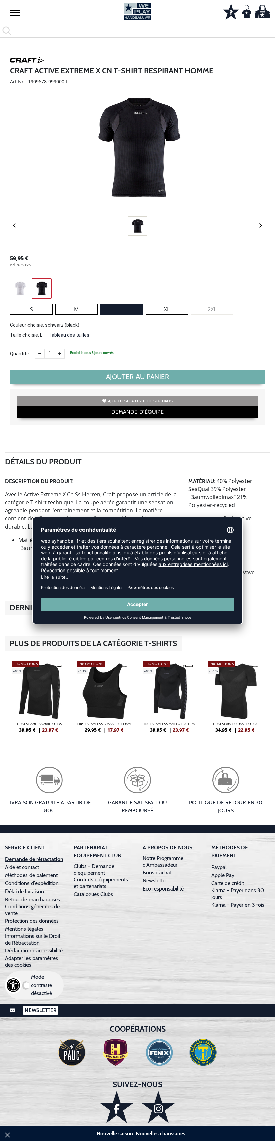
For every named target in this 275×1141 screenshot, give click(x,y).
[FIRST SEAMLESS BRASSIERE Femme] (105, 699)
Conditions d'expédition (33, 883)
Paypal (219, 867)
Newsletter (155, 880)
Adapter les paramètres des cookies (31, 961)
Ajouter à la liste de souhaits (140, 400)
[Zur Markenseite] (27, 61)
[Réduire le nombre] (40, 354)
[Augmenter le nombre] (60, 354)
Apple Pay (222, 875)
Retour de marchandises (33, 899)
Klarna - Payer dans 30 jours (237, 893)
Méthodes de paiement (32, 875)
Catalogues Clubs (93, 894)
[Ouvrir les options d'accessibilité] (13, 985)
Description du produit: (39, 481)
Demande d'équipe (137, 412)
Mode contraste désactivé (41, 985)
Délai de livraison (24, 891)
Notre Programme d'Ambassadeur (163, 861)
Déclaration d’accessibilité (34, 950)
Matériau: (201, 481)
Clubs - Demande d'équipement (94, 869)
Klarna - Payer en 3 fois (237, 905)
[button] (15, 12)
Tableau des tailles (69, 335)
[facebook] (116, 1107)
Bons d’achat (158, 872)
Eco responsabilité (163, 888)
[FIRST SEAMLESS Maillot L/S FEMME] (170, 699)
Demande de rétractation (34, 859)
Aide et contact (22, 867)
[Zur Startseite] (137, 12)
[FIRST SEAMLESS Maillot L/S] (39, 699)
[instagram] (158, 1107)
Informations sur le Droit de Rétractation (32, 939)
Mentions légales (24, 929)
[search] (137, 30)
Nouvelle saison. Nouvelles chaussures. (142, 1133)
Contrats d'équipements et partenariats (101, 882)
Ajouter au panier (137, 377)
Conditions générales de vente (32, 909)
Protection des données (32, 921)
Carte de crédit (227, 883)
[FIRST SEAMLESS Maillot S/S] (236, 699)
